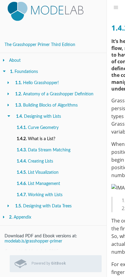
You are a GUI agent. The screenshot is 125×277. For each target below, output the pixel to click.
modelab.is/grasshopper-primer (33, 241)
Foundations (24, 72)
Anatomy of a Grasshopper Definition (54, 94)
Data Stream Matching (43, 150)
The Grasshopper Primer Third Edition (40, 45)
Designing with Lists (38, 116)
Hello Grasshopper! (37, 83)
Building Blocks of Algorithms (46, 105)
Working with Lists (39, 195)
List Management (38, 184)
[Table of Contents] (116, 7)
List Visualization (38, 172)
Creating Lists (35, 161)
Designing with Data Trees (43, 206)
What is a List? (36, 139)
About (15, 60)
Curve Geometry (38, 128)
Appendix (20, 217)
